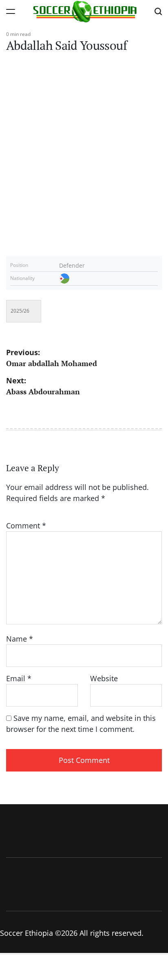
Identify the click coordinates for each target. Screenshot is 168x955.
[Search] (158, 11)
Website (104, 678)
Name (19, 639)
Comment (26, 525)
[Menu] (10, 11)
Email (18, 678)
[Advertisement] (84, 159)
